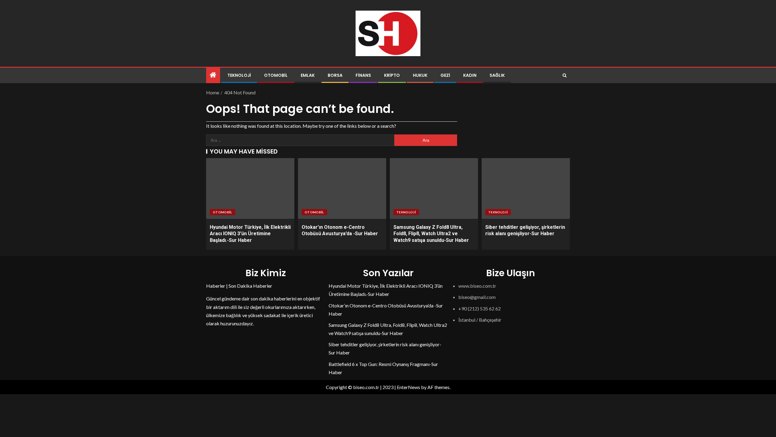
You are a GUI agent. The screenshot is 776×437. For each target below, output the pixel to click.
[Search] (564, 75)
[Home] (213, 75)
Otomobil (276, 75)
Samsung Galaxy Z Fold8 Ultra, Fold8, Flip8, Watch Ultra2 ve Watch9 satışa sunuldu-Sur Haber (431, 233)
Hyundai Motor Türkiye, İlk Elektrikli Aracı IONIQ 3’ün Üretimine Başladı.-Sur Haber (250, 233)
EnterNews (408, 387)
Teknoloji (239, 75)
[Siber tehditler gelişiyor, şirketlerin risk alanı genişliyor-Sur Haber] (526, 188)
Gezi (445, 75)
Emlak (308, 75)
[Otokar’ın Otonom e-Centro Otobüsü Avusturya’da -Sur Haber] (342, 188)
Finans (363, 75)
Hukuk (420, 75)
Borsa (335, 75)
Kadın (470, 75)
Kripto (392, 75)
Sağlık (497, 75)
